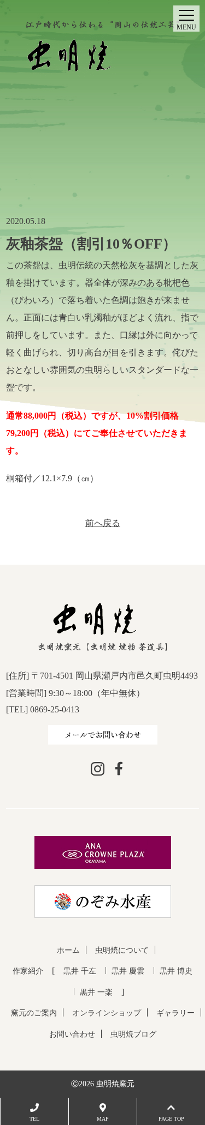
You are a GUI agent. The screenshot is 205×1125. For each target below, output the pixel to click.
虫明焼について (122, 950)
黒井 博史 (176, 971)
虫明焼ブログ (133, 1034)
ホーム (68, 950)
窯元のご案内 (34, 1013)
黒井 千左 (79, 971)
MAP (103, 1119)
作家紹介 (28, 971)
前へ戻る (102, 523)
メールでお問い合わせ (103, 734)
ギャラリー (175, 1013)
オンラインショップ (106, 1013)
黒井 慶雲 (128, 971)
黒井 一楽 (96, 992)
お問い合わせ (72, 1034)
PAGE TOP (171, 1119)
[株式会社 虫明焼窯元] (103, 49)
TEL (34, 1119)
